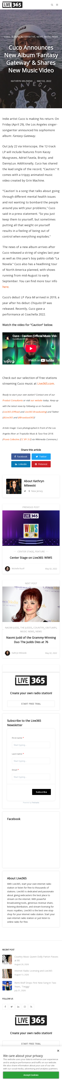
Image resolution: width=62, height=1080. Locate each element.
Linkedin (22, 464)
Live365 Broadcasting (35, 411)
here (5, 287)
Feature (40, 551)
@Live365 (8, 417)
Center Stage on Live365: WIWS (31, 557)
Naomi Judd (12, 627)
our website (36, 400)
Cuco (7, 36)
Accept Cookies (31, 1075)
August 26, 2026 (21, 964)
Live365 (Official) (11, 411)
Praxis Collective (11, 439)
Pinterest (42, 464)
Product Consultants (12, 400)
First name (17, 737)
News (40, 36)
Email (14, 769)
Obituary (50, 627)
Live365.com (45, 383)
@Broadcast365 (26, 417)
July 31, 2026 (20, 990)
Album (15, 36)
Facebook (22, 456)
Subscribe (41, 792)
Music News (51, 36)
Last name (17, 753)
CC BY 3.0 (26, 439)
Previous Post (31, 507)
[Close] (58, 1050)
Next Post (31, 583)
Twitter (43, 456)
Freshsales (35, 802)
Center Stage (25, 551)
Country (38, 627)
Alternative (28, 36)
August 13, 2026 (21, 974)
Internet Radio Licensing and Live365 (33, 970)
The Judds (26, 627)
